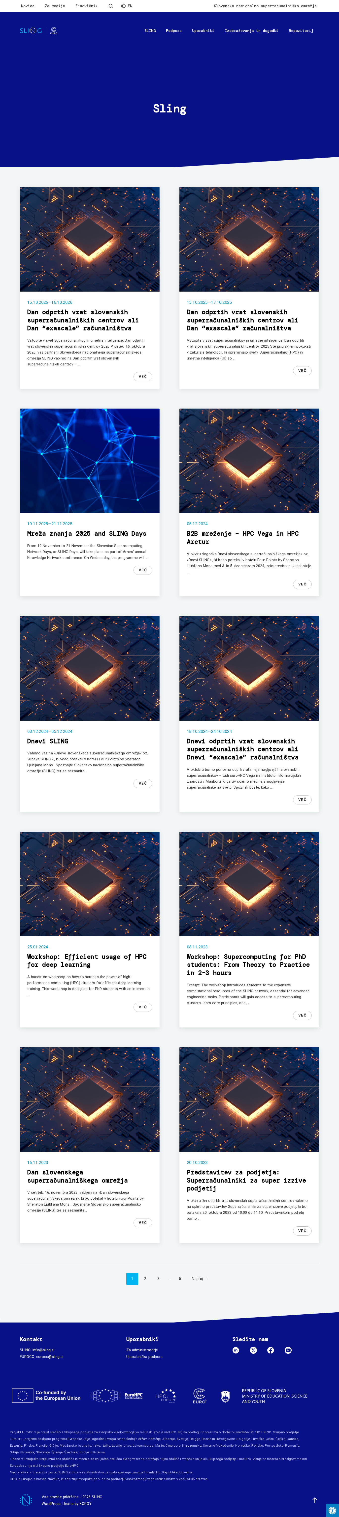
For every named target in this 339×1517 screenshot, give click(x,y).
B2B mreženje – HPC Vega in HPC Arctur (243, 537)
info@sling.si (44, 1350)
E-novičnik (86, 5)
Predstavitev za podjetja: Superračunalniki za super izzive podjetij (246, 1180)
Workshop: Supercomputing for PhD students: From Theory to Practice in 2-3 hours (248, 965)
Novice (27, 5)
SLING (150, 30)
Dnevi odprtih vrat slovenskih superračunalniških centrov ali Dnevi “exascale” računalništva (243, 749)
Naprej (197, 1278)
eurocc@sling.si (50, 1356)
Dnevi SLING (47, 741)
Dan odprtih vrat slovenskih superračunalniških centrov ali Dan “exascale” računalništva (83, 320)
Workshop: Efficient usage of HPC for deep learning (86, 961)
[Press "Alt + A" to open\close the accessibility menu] (332, 1510)
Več (143, 376)
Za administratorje (142, 1350)
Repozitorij (301, 30)
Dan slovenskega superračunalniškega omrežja (77, 1176)
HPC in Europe (21, 1479)
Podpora (174, 30)
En (130, 5)
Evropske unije (79, 1439)
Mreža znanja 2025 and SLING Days (86, 533)
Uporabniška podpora (144, 1356)
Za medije (55, 5)
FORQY (86, 1503)
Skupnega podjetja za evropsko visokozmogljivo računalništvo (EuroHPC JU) (123, 1432)
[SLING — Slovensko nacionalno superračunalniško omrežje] (38, 31)
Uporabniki (203, 30)
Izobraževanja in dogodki (251, 30)
